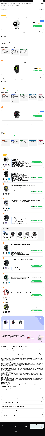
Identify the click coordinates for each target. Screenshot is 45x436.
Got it (42, 3)
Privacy (16, 430)
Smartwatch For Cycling (17, 5)
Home (2, 5)
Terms (16, 431)
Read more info (3, 36)
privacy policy (31, 3)
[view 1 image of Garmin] (6, 174)
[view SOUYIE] (34, 234)
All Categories (4, 5)
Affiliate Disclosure (4, 9)
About (16, 426)
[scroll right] (43, 97)
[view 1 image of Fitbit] (6, 292)
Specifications (3, 39)
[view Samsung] (13, 234)
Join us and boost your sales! (34, 427)
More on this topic (24, 145)
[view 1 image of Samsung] (6, 159)
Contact (16, 427)
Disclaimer (16, 432)
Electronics (8, 5)
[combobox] (38, 1)
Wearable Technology (12, 5)
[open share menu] (39, 9)
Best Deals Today (27, 427)
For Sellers (26, 426)
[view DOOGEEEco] (5, 234)
